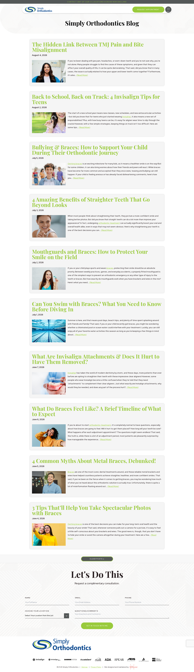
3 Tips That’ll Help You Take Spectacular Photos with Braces (91, 510)
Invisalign (126, 116)
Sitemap (84, 667)
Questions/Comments (86, 611)
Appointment (148, 10)
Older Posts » (97, 559)
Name (27, 598)
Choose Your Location (37, 611)
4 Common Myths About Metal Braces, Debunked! (94, 460)
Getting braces (75, 163)
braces (110, 268)
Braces (71, 472)
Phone (128, 598)
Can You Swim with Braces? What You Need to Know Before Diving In (96, 306)
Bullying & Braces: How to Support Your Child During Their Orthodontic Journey (90, 149)
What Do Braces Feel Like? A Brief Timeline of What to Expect (96, 411)
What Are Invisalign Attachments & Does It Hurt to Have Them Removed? (95, 359)
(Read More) (82, 75)
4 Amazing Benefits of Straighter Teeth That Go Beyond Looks (91, 202)
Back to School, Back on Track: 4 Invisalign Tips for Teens (96, 99)
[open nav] (168, 9)
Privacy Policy (96, 667)
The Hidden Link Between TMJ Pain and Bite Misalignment (88, 47)
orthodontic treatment (109, 223)
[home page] (38, 9)
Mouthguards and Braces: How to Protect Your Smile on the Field (90, 254)
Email (78, 598)
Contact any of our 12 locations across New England (97, 2)
